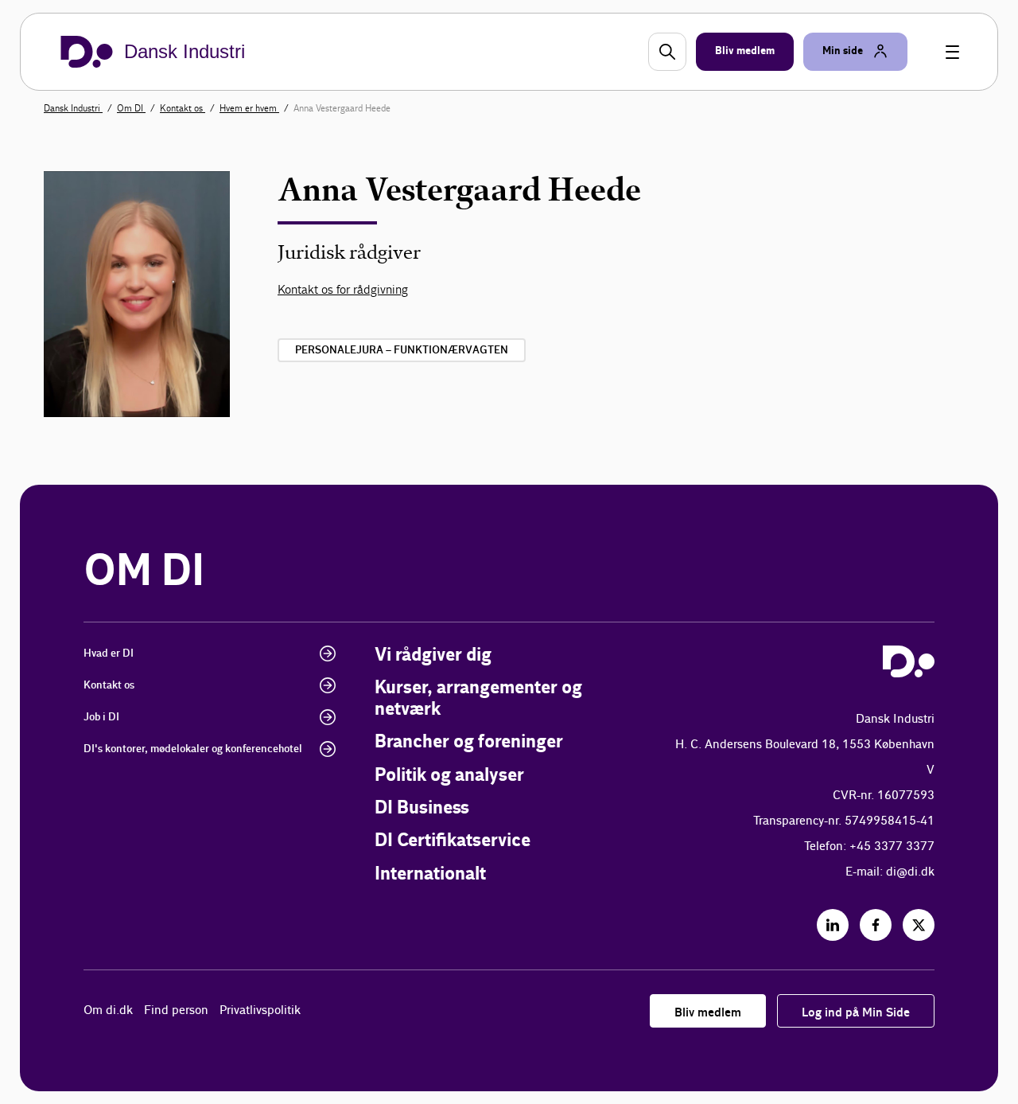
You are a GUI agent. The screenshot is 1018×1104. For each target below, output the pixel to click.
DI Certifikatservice (452, 840)
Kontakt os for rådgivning (343, 289)
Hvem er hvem (249, 108)
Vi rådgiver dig (433, 655)
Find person (176, 1010)
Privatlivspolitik (260, 1010)
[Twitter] (918, 925)
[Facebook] (876, 925)
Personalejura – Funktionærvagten (401, 350)
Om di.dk (108, 1010)
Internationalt (430, 874)
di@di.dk (910, 872)
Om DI (131, 108)
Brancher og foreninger (469, 742)
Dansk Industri (73, 108)
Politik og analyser (449, 775)
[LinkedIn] (833, 925)
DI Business (422, 808)
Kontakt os (182, 108)
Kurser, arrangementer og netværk (478, 698)
